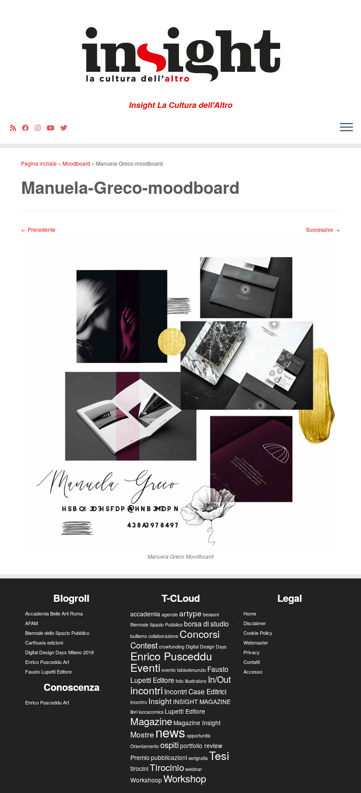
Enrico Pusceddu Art (47, 661)
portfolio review (201, 745)
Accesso (252, 671)
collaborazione (163, 636)
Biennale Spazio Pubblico (156, 624)
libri (133, 711)
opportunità (198, 735)
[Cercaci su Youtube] (53, 127)
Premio (140, 757)
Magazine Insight (197, 722)
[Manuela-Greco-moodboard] (180, 392)
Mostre (142, 734)
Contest (144, 645)
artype (190, 613)
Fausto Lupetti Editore (48, 671)
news (170, 732)
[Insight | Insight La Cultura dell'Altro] (180, 50)
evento (169, 670)
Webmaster (255, 642)
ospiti (169, 744)
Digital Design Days (206, 646)
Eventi (145, 667)
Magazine (151, 721)
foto (180, 681)
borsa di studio (206, 623)
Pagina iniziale (39, 163)
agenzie (170, 614)
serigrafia (198, 758)
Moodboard (76, 163)
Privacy (251, 652)
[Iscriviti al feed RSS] (16, 127)
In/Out (219, 679)
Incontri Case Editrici (195, 691)
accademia (145, 613)
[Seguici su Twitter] (66, 127)
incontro (138, 702)
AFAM (31, 622)
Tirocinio (167, 767)
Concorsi (200, 633)
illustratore (195, 681)
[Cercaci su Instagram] (41, 127)
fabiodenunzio (191, 670)
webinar (193, 769)
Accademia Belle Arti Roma (54, 613)
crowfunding (171, 646)
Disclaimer (254, 622)
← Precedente (38, 229)
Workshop (184, 778)
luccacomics (151, 711)
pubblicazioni (169, 757)
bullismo (138, 636)
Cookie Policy (258, 632)
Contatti (251, 661)
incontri (146, 690)
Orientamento (144, 746)
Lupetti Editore (185, 711)
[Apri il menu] (346, 127)
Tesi (219, 755)
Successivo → (323, 229)
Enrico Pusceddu (171, 655)
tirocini (139, 768)
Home (249, 613)
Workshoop (146, 779)
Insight (160, 700)
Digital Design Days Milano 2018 (59, 652)
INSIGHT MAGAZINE (202, 701)
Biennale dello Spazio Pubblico (57, 632)
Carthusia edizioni (44, 642)
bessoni (211, 614)
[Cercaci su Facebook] (28, 127)
